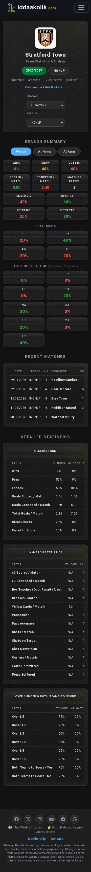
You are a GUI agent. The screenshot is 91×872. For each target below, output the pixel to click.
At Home (44, 151)
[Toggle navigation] (81, 8)
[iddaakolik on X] (28, 819)
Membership (37, 839)
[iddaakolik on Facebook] (16, 819)
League (32, 113)
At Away (69, 151)
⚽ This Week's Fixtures (25, 827)
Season (32, 96)
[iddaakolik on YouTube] (51, 819)
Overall (21, 151)
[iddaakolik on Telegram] (63, 819)
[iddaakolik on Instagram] (39, 819)
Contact (57, 839)
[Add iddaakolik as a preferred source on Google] (74, 819)
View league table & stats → (45, 87)
